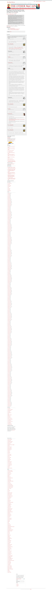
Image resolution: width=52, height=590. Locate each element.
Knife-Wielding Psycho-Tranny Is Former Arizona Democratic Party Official (11, 176)
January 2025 (9, 213)
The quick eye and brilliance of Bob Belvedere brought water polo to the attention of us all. (16, 48)
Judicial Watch (9, 505)
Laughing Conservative (10, 508)
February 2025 (9, 212)
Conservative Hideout (10, 484)
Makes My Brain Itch (10, 509)
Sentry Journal (9, 541)
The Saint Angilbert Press (10, 558)
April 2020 (9, 273)
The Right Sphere (9, 557)
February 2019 (9, 288)
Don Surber (9, 411)
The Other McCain (11, 2)
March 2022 (9, 249)
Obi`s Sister (9, 458)
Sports (10, 31)
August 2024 (9, 218)
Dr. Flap (8, 491)
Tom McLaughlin (9, 562)
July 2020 (9, 270)
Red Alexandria (9, 527)
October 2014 (9, 343)
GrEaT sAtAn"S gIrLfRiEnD (10, 502)
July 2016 (9, 321)
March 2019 (9, 287)
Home (34, 1)
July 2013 (9, 359)
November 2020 (9, 266)
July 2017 (9, 308)
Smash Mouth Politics (10, 544)
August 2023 (9, 231)
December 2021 (9, 252)
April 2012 (9, 375)
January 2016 (9, 327)
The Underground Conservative (11, 560)
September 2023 (9, 230)
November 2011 (9, 380)
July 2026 (9, 194)
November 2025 (9, 202)
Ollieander (9, 521)
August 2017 (9, 307)
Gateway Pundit (9, 185)
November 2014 (9, 342)
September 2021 (9, 255)
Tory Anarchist (9, 563)
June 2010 (9, 398)
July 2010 (9, 397)
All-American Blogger (10, 439)
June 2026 (9, 195)
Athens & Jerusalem (10, 442)
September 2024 (9, 217)
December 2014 (9, 341)
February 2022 (9, 250)
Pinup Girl (9, 523)
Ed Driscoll (9, 184)
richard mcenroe (10, 62)
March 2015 (9, 338)
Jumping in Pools (9, 506)
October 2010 (9, 394)
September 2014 (9, 344)
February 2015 (9, 339)
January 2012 (9, 378)
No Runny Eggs (9, 457)
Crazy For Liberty (9, 488)
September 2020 (9, 268)
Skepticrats (9, 543)
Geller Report (9, 186)
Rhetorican (9, 460)
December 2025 (9, 201)
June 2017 (9, 309)
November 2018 (9, 291)
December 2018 (9, 290)
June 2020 (9, 271)
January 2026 (9, 200)
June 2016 (9, 322)
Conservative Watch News (10, 485)
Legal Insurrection (9, 455)
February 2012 (9, 377)
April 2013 (9, 362)
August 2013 (9, 358)
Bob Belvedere (10, 113)
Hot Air (8, 187)
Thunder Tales (9, 561)
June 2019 (9, 284)
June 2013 (9, 360)
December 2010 (9, 392)
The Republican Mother (10, 556)
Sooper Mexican (9, 545)
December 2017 (9, 303)
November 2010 (9, 393)
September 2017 (9, 306)
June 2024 (9, 220)
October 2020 (9, 267)
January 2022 (9, 251)
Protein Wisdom (9, 459)
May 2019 (9, 285)
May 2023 (9, 234)
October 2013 (9, 356)
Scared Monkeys (9, 540)
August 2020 (9, 269)
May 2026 (9, 196)
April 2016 (9, 324)
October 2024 (9, 216)
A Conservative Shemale (10, 471)
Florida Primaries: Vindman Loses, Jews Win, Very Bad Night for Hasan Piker (11, 155)
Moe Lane (9, 456)
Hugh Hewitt (9, 188)
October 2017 (9, 305)
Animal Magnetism (9, 410)
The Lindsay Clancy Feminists (11, 150)
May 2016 (9, 323)
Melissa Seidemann (9, 26)
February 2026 (9, 199)
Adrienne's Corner (9, 473)
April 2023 (9, 235)
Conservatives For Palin (10, 487)
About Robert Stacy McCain (39, 1)
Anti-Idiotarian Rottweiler (10, 441)
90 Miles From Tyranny (10, 470)
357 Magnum (9, 408)
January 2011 (9, 391)
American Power (9, 440)
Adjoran (9, 56)
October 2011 (9, 381)
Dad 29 (8, 489)
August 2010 (9, 396)
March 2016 (9, 325)
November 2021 (9, 253)
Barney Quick (9, 443)
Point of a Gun (9, 524)
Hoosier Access (9, 503)
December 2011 (9, 379)
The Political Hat (9, 422)
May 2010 (9, 399)
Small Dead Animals (10, 461)
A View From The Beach (10, 409)
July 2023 (9, 232)
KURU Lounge (9, 507)
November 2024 (9, 215)
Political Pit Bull (9, 525)
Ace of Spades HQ (9, 183)
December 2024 (9, 214)
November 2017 (9, 304)
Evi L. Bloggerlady (10, 43)
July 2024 (9, 219)
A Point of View (9, 472)
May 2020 (9, 272)
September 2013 (9, 357)
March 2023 (9, 236)
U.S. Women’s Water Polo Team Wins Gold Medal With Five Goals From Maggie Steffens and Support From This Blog (16, 11)
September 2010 (9, 395)
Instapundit (9, 189)
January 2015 (9, 340)
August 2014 (9, 345)
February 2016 (9, 326)
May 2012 (9, 374)
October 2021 (9, 254)
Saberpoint (9, 539)
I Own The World (9, 454)
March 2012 (9, 376)
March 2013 (9, 363)
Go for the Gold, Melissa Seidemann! (14, 29)
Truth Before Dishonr (10, 424)
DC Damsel (9, 490)
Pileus (8, 522)
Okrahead (9, 520)
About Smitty (43, 1)
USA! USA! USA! (12, 28)
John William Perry (9, 504)
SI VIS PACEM (9, 542)
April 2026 (9, 197)
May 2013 (9, 361)
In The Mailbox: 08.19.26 (10, 151)
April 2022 (9, 248)
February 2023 (9, 237)
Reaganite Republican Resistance (11, 526)
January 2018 (9, 302)
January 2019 (9, 289)
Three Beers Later (9, 423)
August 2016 (9, 320)
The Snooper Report (10, 559)
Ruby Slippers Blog (9, 538)
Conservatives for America (10, 486)
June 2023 (9, 233)
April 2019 (9, 286)
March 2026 (9, 198)
